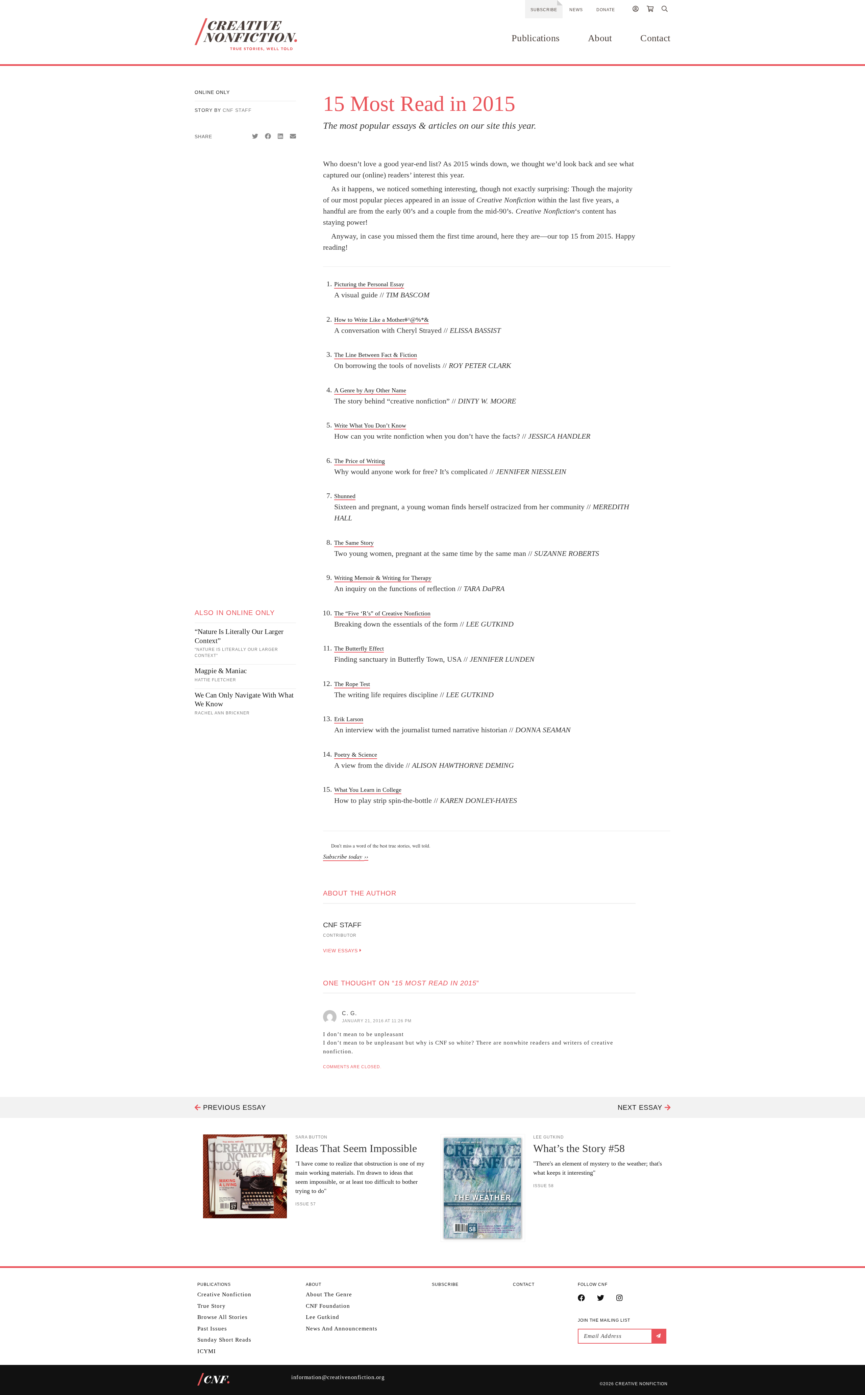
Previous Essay (233, 1107)
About (600, 38)
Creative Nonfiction (224, 1294)
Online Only (212, 92)
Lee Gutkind (322, 1317)
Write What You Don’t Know (370, 425)
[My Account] (636, 9)
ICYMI (206, 1351)
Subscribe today (343, 856)
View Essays (341, 950)
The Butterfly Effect (359, 648)
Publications (536, 38)
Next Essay (641, 1107)
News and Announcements (341, 1328)
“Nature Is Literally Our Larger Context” (239, 636)
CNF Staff (237, 110)
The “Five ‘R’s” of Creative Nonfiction (382, 613)
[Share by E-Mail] (293, 136)
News (576, 9)
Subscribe (543, 9)
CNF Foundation (328, 1306)
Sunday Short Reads (224, 1340)
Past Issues (212, 1328)
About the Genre (329, 1294)
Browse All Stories (222, 1317)
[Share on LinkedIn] (280, 136)
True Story (211, 1306)
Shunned (344, 496)
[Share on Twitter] (255, 136)
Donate (605, 9)
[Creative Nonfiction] (266, 34)
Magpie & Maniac (221, 671)
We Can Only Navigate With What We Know (244, 699)
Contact (655, 38)
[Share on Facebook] (268, 136)
